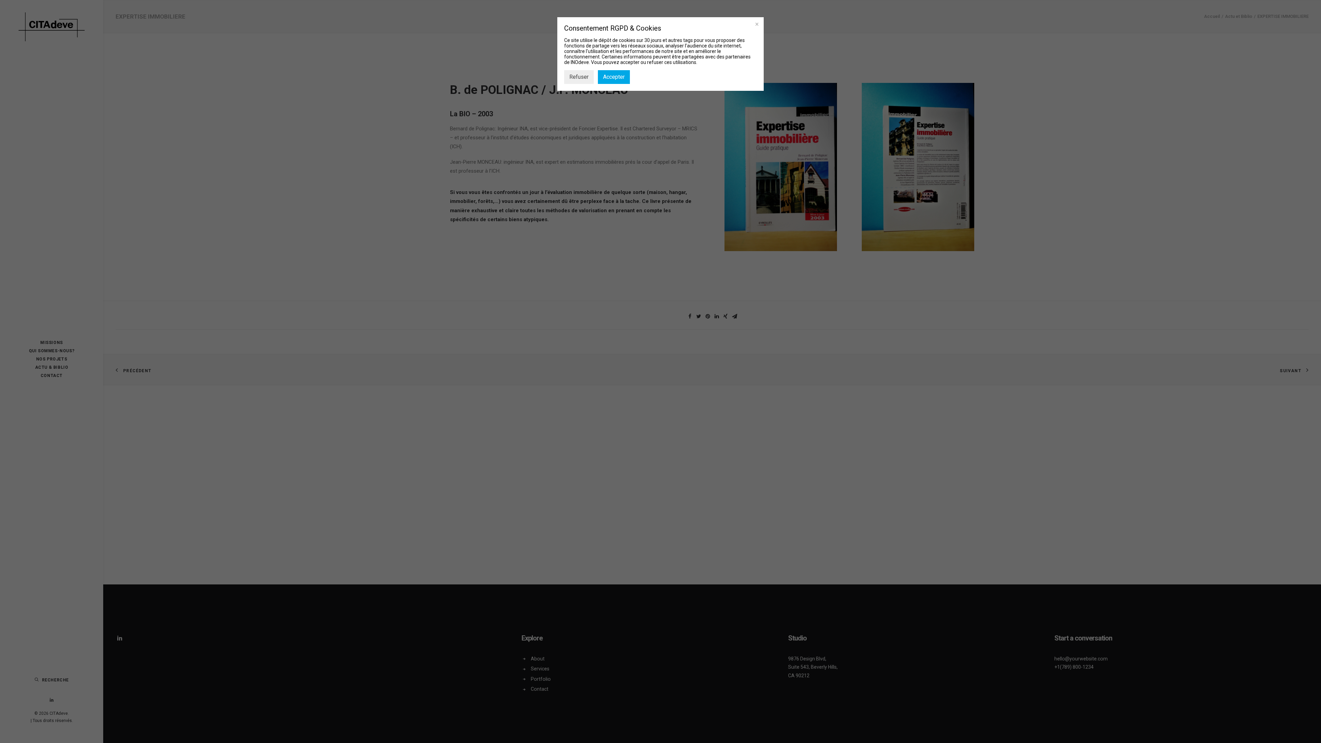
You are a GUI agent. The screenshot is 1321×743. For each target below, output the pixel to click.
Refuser (579, 77)
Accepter (614, 77)
